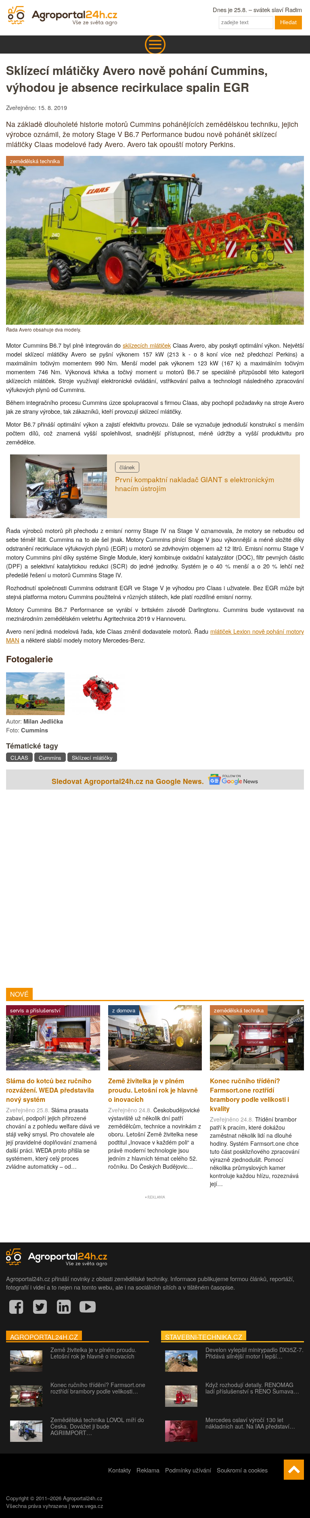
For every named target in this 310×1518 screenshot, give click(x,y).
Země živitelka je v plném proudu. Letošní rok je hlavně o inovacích (93, 1353)
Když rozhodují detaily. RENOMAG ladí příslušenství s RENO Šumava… (252, 1388)
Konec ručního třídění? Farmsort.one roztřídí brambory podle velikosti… (97, 1388)
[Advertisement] (155, 887)
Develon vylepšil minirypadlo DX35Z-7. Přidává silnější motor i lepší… (254, 1353)
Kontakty (119, 1470)
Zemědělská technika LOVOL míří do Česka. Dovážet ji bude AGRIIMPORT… (97, 1426)
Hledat (288, 22)
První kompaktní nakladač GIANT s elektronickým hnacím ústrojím (194, 484)
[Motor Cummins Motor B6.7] (95, 712)
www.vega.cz (87, 1506)
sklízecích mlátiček (147, 345)
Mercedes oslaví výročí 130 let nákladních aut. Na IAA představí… (250, 1423)
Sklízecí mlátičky (92, 757)
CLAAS (19, 757)
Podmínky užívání (188, 1470)
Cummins (50, 757)
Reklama (147, 1470)
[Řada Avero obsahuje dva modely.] (155, 322)
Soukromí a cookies (242, 1470)
